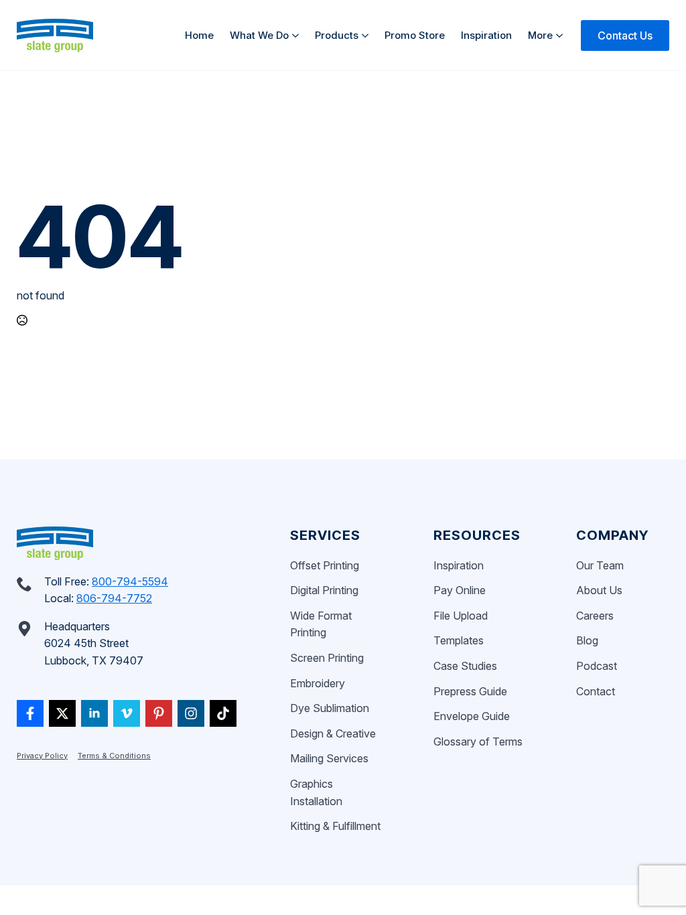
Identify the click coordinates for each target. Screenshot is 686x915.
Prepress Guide (470, 691)
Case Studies (465, 666)
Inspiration (486, 35)
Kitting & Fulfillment (335, 826)
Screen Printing (327, 657)
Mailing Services (329, 758)
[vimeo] (126, 713)
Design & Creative (333, 733)
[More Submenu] (562, 35)
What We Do (259, 35)
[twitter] (62, 713)
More (540, 35)
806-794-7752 (114, 598)
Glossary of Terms (478, 741)
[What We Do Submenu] (298, 35)
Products (336, 35)
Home (199, 35)
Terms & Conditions (114, 755)
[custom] (30, 713)
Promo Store (415, 35)
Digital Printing (324, 590)
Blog (587, 640)
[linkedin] (94, 713)
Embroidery (317, 683)
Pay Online (459, 590)
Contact (595, 691)
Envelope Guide (471, 716)
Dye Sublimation (329, 708)
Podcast (596, 666)
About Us (599, 590)
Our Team (600, 565)
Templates (458, 640)
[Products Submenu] (367, 35)
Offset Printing (324, 565)
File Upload (460, 615)
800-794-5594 (130, 581)
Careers (595, 615)
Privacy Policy (42, 755)
